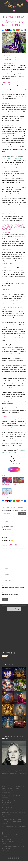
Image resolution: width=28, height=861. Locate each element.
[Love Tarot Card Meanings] (8, 685)
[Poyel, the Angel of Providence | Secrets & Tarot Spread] (20, 697)
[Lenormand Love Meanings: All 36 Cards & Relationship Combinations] (20, 685)
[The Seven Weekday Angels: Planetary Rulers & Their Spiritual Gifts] (8, 697)
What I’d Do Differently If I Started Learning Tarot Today (12, 789)
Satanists (6, 171)
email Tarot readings (16, 313)
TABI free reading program (15, 158)
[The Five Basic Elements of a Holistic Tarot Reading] (7, 491)
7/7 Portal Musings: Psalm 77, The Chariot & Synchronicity (14, 827)
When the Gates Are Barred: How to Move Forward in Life (14, 813)
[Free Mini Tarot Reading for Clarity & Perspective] (20, 722)
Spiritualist (17, 105)
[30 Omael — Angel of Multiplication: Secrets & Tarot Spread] (8, 710)
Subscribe (22, 513)
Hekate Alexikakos (8, 807)
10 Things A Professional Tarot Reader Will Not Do (6, 485)
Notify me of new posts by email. (10, 594)
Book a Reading (14, 469)
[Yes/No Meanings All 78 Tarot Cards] (8, 673)
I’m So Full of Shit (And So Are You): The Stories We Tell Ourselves (13, 847)
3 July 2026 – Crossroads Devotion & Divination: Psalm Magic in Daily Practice (12, 834)
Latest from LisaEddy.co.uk (13, 786)
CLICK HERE (14, 301)
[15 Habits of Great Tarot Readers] (18, 480)
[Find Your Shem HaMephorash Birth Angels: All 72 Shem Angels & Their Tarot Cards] (20, 673)
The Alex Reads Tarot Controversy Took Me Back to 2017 (13, 801)
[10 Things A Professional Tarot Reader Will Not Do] (7, 480)
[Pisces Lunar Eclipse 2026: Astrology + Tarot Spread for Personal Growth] (8, 722)
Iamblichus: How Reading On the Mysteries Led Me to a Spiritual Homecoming (13, 820)
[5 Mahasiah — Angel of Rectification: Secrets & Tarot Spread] (20, 710)
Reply (24, 535)
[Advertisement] (14, 631)
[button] (14, 11)
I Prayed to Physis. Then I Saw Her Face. (14, 796)
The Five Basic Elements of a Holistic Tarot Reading (6, 496)
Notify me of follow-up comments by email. (13, 587)
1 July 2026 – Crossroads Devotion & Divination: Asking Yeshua (12, 840)
